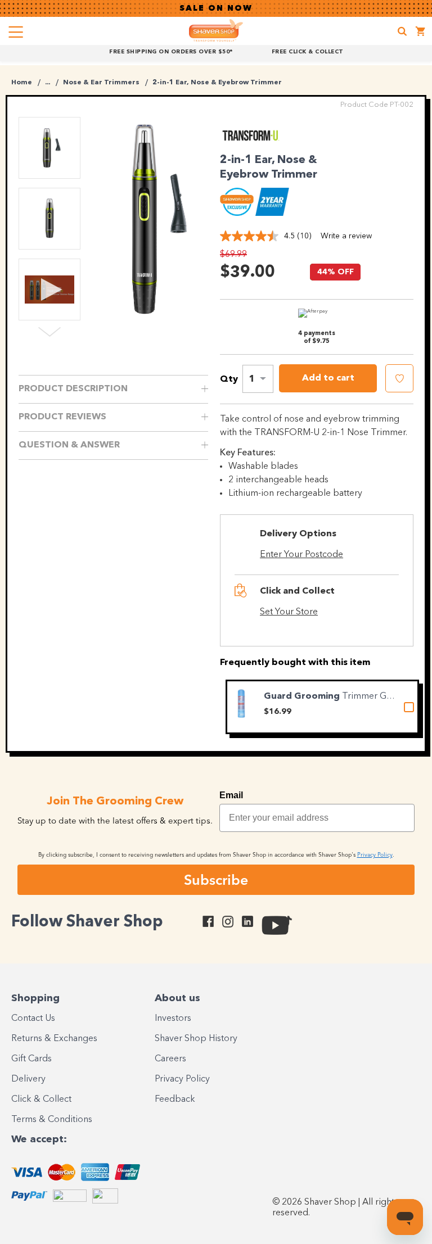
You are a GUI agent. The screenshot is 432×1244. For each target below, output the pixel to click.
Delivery (28, 1079)
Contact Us (33, 1018)
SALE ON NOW (216, 8)
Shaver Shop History (196, 1038)
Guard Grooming (303, 696)
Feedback (175, 1099)
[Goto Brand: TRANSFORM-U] (251, 140)
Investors (173, 1018)
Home (21, 82)
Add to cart (328, 378)
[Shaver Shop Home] (216, 30)
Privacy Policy (182, 1079)
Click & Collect (41, 1099)
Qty (229, 379)
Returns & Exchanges (54, 1038)
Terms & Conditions (51, 1119)
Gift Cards (31, 1059)
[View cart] (420, 33)
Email (231, 795)
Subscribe (216, 879)
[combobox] (257, 379)
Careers (170, 1059)
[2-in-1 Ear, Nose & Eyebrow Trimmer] (152, 219)
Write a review (346, 236)
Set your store (289, 612)
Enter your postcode (301, 554)
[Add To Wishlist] (399, 378)
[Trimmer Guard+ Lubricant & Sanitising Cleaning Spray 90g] (241, 703)
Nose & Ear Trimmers (101, 82)
